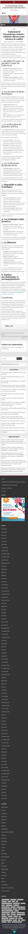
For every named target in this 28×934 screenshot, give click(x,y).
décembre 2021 (5, 702)
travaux (23, 920)
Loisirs (3, 847)
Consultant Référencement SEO (9, 485)
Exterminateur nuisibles (7, 832)
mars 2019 (4, 798)
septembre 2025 (5, 563)
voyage (9, 922)
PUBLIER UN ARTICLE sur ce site (10, 364)
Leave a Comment (19, 41)
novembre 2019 (5, 773)
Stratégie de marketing (7, 920)
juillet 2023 (4, 643)
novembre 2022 (5, 668)
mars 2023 (4, 656)
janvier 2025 (4, 587)
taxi (19, 920)
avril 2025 (4, 578)
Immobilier (4, 841)
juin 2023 (3, 646)
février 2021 (4, 730)
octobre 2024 (4, 597)
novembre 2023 (5, 631)
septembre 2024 (5, 600)
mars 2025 (4, 581)
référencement (5, 918)
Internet (3, 844)
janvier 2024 (4, 625)
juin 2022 (3, 683)
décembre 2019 (5, 770)
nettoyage (13, 914)
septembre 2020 (5, 745)
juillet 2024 (4, 606)
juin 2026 (3, 535)
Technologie (4, 884)
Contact (3, 491)
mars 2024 (4, 618)
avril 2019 (3, 795)
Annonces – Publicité (6, 488)
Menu (5, 13)
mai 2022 (3, 687)
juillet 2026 (4, 532)
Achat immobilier (5, 899)
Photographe (4, 869)
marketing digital (20, 912)
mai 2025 (3, 575)
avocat (9, 901)
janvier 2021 (4, 733)
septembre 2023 (5, 637)
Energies (3, 825)
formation (13, 907)
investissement (21, 909)
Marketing (4, 853)
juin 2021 (3, 721)
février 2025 (4, 584)
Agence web (4, 807)
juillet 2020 (4, 752)
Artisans (3, 810)
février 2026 (4, 547)
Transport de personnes (7, 887)
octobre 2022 (4, 671)
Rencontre (4, 875)
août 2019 (3, 783)
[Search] (14, 2)
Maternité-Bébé (5, 856)
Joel (6, 41)
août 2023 (3, 640)
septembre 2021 (5, 711)
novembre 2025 (5, 556)
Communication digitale (7, 903)
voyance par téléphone (17, 922)
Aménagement (13, 899)
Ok (14, 931)
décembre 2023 (5, 628)
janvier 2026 (4, 550)
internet (15, 909)
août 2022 (3, 677)
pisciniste (10, 916)
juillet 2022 (4, 680)
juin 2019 (3, 789)
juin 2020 (3, 755)
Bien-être (3, 819)
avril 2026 (4, 541)
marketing (13, 912)
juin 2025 (3, 572)
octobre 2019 (4, 776)
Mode (2, 863)
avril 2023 (4, 653)
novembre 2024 (5, 594)
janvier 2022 (4, 699)
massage (3, 914)
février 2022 (4, 696)
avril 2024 (3, 615)
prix (20, 916)
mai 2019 (3, 792)
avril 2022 (4, 690)
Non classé (4, 866)
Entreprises (4, 829)
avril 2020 (4, 761)
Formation (4, 838)
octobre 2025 (4, 560)
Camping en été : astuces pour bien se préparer (13, 421)
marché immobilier (6, 912)
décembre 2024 (5, 591)
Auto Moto (4, 813)
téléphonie (4, 922)
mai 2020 (3, 758)
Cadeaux (3, 822)
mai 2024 (3, 612)
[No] (26, 928)
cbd (17, 901)
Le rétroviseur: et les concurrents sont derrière (13, 6)
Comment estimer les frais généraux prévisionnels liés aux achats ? (13, 443)
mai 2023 (3, 649)
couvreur (23, 903)
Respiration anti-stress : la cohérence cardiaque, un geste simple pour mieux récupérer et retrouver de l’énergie (13, 404)
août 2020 (3, 749)
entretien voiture (5, 907)
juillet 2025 (4, 569)
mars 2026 (4, 544)
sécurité (15, 920)
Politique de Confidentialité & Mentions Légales (13, 482)
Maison (3, 850)
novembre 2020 (5, 739)
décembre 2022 (5, 665)
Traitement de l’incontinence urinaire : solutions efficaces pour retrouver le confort (14, 35)
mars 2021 (4, 727)
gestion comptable (21, 907)
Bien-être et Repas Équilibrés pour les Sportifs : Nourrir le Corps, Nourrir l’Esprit (13, 456)
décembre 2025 (5, 553)
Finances (3, 835)
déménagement (9, 905)
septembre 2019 (5, 780)
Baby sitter (4, 816)
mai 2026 (3, 538)
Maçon (8, 914)
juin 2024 (3, 609)
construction (16, 903)
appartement (20, 899)
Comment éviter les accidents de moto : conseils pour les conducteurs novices (13, 464)
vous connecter (11, 347)
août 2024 (3, 603)
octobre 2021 (4, 708)
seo (16, 918)
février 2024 (4, 622)
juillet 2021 (4, 718)
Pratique (3, 872)
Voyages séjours (5, 891)
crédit (3, 905)
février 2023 (4, 659)
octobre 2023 (4, 634)
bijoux (13, 901)
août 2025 (3, 566)
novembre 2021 (5, 705)
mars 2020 (4, 764)
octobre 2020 (4, 742)
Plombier (16, 916)
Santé (14, 29)
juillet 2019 (4, 786)
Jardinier (16, 911)
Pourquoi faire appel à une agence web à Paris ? (13, 427)
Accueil (3, 478)
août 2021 (3, 714)
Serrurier (20, 918)
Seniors (3, 881)
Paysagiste (4, 916)
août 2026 (3, 529)
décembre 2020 (5, 736)
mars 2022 (4, 693)
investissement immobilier (7, 911)
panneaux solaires (21, 914)
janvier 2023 (4, 662)
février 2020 (4, 767)
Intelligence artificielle (7, 909)
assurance (4, 901)
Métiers (3, 860)
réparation (11, 918)
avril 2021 (3, 724)
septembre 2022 (5, 674)
